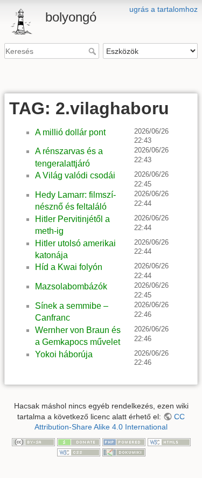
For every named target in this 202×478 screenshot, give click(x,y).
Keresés (93, 51)
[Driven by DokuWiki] (123, 451)
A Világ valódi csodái (75, 175)
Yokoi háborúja (64, 354)
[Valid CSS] (78, 451)
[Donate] (78, 441)
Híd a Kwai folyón (68, 267)
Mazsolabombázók (71, 286)
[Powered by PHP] (123, 441)
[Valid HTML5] (169, 441)
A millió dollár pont (70, 132)
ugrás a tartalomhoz (163, 9)
